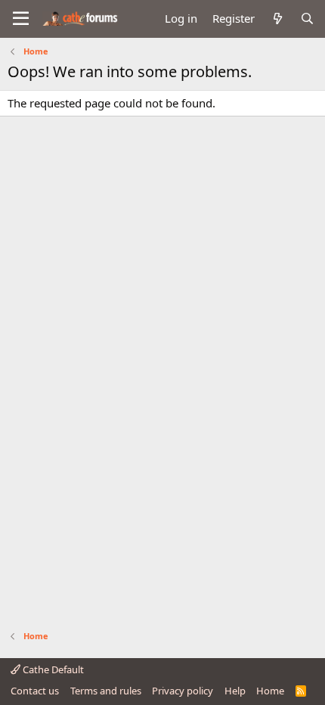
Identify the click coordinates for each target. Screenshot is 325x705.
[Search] (307, 19)
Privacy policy (182, 690)
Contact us (35, 690)
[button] (21, 19)
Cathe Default (52, 669)
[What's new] (277, 19)
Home (270, 690)
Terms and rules (105, 690)
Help (235, 690)
